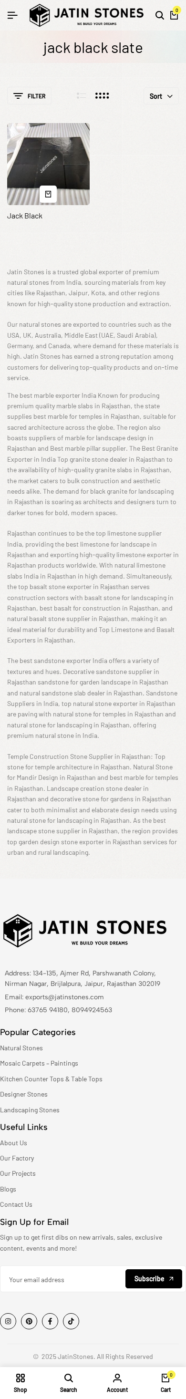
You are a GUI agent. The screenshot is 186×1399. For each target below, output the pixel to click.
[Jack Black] (48, 164)
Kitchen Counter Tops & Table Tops (51, 1079)
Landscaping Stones (30, 1110)
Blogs (8, 1189)
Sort (156, 96)
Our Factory (17, 1158)
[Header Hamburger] (12, 15)
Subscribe (149, 1279)
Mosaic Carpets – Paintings (39, 1063)
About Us (13, 1143)
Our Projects (18, 1173)
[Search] (160, 15)
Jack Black (24, 215)
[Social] (8, 1321)
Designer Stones (24, 1094)
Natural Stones (21, 1048)
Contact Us (16, 1204)
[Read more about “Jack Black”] (48, 194)
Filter (36, 96)
